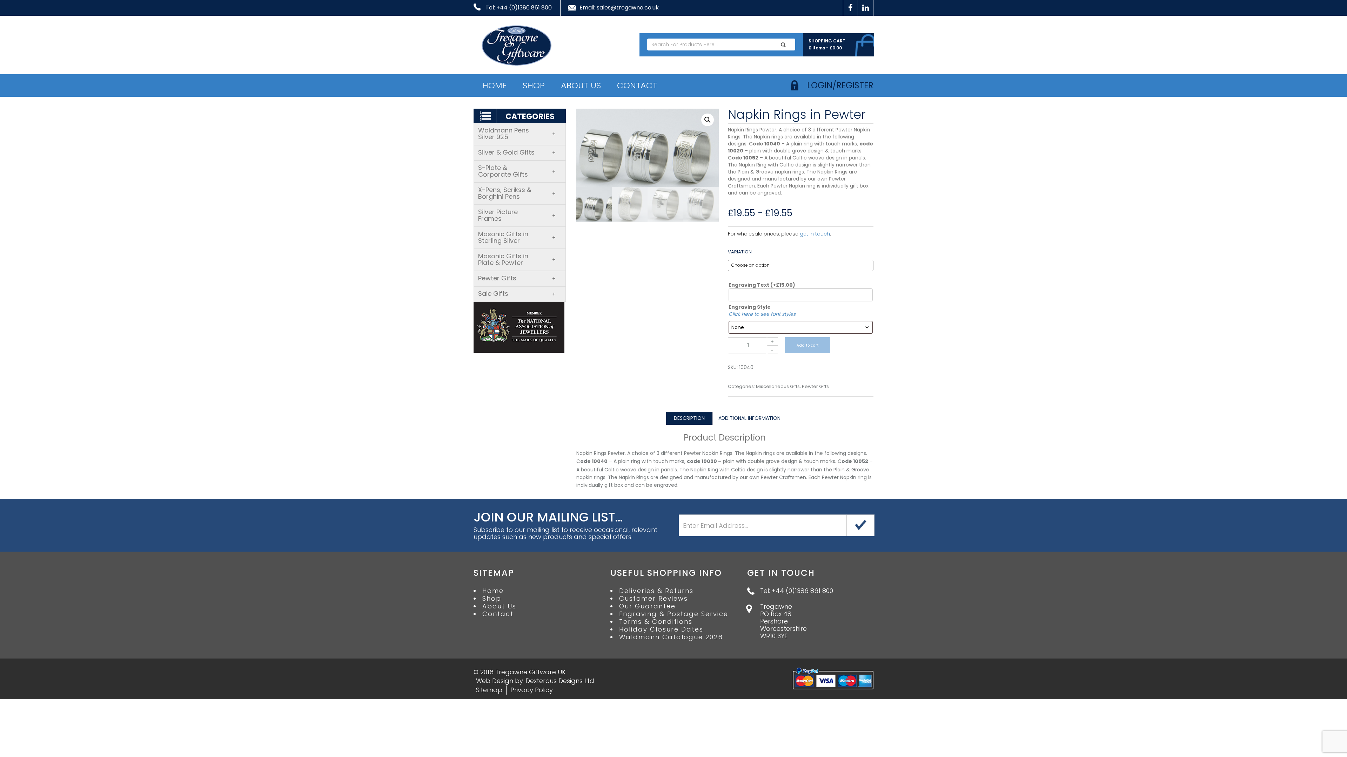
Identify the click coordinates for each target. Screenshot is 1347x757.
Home (494, 85)
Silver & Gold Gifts (517, 152)
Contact (637, 85)
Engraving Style (750, 307)
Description (689, 418)
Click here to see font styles (762, 314)
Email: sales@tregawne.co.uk (619, 8)
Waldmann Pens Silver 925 (517, 133)
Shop (534, 85)
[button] (707, 120)
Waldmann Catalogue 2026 (671, 637)
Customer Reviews (653, 598)
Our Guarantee (647, 606)
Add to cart (808, 345)
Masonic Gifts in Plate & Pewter (517, 259)
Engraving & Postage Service (673, 614)
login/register (840, 85)
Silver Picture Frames (517, 215)
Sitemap (489, 690)
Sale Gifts (517, 293)
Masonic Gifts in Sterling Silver (517, 237)
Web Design (494, 680)
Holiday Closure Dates (661, 629)
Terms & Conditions (655, 622)
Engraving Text (762, 284)
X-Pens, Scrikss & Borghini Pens (517, 193)
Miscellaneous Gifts (778, 386)
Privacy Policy (531, 690)
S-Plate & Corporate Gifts (517, 171)
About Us (581, 85)
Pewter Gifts (517, 278)
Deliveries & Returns (656, 591)
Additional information (749, 418)
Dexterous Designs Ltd (559, 680)
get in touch (815, 233)
